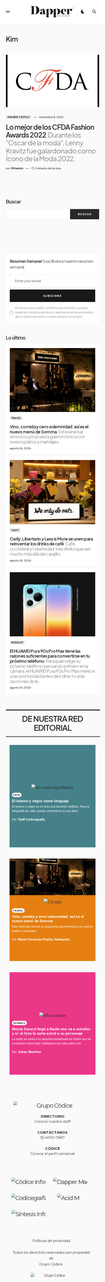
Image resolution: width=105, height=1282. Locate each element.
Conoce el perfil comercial (53, 1154)
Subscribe (52, 295)
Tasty (15, 530)
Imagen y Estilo (18, 117)
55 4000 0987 (53, 1137)
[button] (8, 11)
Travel (16, 418)
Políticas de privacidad (51, 1241)
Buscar (13, 201)
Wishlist (17, 642)
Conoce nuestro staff (53, 1121)
